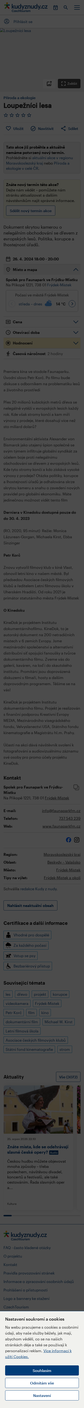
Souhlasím (42, 1370)
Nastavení (42, 1395)
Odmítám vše (42, 1383)
